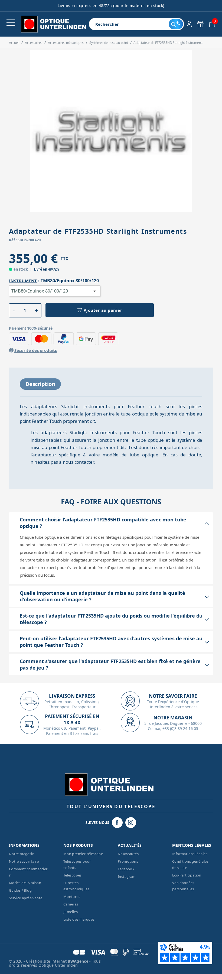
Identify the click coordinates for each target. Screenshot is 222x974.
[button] (14, 310)
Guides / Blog (20, 890)
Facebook (126, 868)
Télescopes (72, 875)
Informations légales (189, 853)
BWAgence (78, 961)
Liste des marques (78, 919)
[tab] (40, 384)
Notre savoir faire (24, 861)
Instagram (127, 876)
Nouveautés (128, 853)
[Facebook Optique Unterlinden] (117, 822)
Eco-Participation (186, 875)
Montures (71, 896)
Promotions (128, 861)
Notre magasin (21, 853)
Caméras (70, 904)
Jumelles (70, 911)
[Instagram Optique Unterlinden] (130, 822)
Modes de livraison (25, 882)
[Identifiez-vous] (189, 24)
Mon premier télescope (83, 853)
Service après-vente (26, 897)
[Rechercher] (176, 24)
